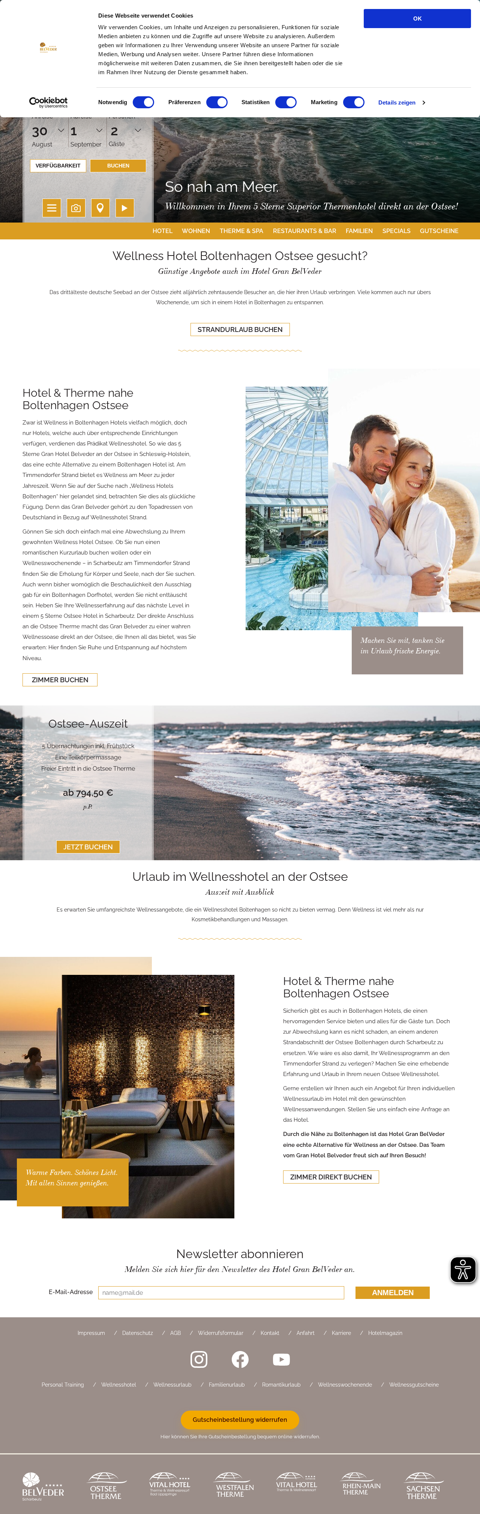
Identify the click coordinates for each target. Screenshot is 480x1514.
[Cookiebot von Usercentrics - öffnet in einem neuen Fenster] (48, 102)
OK (417, 18)
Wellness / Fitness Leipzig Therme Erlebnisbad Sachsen (429, 1487)
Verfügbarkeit (58, 166)
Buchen (118, 166)
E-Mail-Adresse (71, 1292)
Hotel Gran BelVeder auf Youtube (281, 1359)
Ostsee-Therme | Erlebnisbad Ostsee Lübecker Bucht (112, 1487)
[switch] (217, 102)
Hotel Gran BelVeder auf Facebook (240, 1359)
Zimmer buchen (60, 680)
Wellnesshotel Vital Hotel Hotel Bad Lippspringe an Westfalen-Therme (175, 1487)
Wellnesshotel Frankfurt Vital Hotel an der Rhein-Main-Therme (302, 1487)
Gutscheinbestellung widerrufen (240, 1419)
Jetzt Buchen (88, 847)
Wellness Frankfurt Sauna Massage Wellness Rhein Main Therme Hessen (365, 1487)
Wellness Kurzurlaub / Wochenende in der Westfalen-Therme (239, 1487)
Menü (51, 208)
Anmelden (393, 1292)
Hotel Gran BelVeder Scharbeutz (48, 1487)
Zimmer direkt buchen (331, 1177)
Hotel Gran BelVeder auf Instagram (198, 1359)
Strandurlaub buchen (240, 329)
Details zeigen (397, 102)
